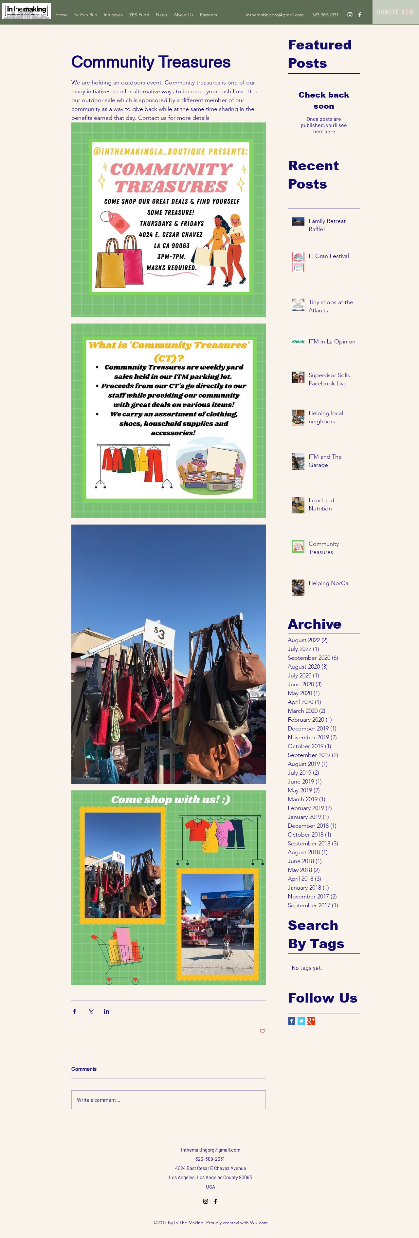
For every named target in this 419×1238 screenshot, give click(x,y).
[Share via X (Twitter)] (90, 1011)
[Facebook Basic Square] (291, 1021)
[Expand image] (168, 219)
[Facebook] (359, 14)
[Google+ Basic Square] (311, 1021)
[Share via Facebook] (74, 1011)
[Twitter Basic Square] (301, 1021)
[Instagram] (350, 14)
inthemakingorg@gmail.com (275, 15)
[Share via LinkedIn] (106, 1011)
